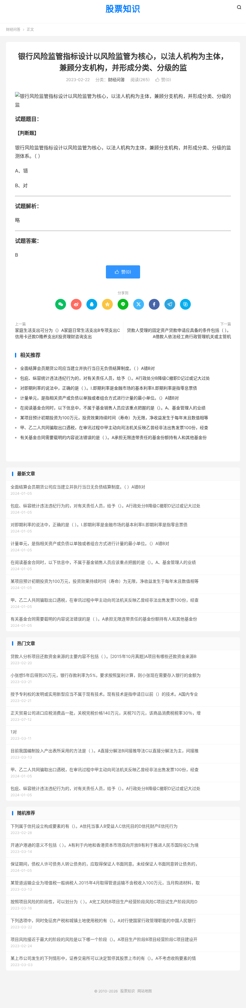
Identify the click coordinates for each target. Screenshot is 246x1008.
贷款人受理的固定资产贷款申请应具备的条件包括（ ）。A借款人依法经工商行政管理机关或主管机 (179, 333)
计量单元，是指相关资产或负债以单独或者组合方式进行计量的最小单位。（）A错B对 (99, 397)
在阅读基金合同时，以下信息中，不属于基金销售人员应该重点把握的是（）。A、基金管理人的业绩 (113, 407)
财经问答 (13, 29)
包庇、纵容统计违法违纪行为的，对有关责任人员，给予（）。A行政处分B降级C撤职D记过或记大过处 (115, 378)
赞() (163, 79)
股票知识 (123, 9)
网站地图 (144, 991)
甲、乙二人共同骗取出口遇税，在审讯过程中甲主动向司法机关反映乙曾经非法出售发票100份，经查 (114, 427)
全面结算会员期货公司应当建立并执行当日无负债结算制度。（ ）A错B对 (87, 368)
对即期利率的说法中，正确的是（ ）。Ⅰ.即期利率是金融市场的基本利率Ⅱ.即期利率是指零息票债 (108, 388)
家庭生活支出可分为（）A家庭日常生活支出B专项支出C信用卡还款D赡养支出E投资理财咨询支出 (67, 333)
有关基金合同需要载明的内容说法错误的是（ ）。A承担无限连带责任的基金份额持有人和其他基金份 (113, 437)
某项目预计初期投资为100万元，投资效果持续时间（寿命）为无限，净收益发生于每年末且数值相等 (114, 417)
